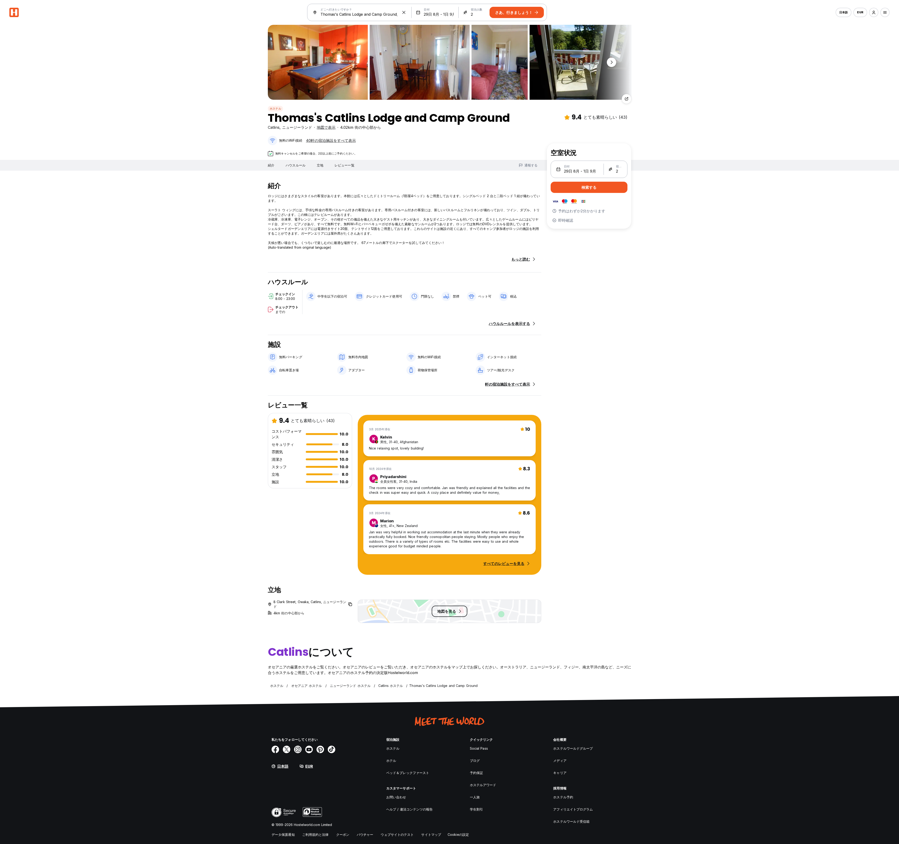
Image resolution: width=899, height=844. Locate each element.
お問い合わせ (396, 797)
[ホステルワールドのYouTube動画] (309, 749)
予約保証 (476, 773)
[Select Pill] (873, 12)
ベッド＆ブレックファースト (407, 773)
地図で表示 (326, 127)
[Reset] (403, 12)
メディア (559, 761)
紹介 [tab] (271, 165)
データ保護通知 (283, 835)
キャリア (559, 773)
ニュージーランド (297, 127)
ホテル (391, 761)
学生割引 (476, 809)
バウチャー (365, 835)
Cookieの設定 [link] (458, 835)
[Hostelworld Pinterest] (320, 749)
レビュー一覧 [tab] (344, 165)
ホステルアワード (483, 785)
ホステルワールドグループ (573, 748)
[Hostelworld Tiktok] (331, 749)
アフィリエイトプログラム (573, 809)
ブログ (475, 761)
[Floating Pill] (611, 62)
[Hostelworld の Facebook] (275, 749)
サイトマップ (431, 835)
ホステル (275, 108)
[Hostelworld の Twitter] (286, 749)
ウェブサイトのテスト (397, 835)
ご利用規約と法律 (315, 835)
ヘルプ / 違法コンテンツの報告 (409, 809)
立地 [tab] (320, 165)
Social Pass (479, 748)
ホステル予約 (563, 797)
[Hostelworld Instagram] (298, 749)
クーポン (342, 835)
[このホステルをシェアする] (626, 98)
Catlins (274, 127)
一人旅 (475, 797)
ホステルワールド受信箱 (571, 821)
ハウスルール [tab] (296, 165)
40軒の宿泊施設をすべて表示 (331, 140)
